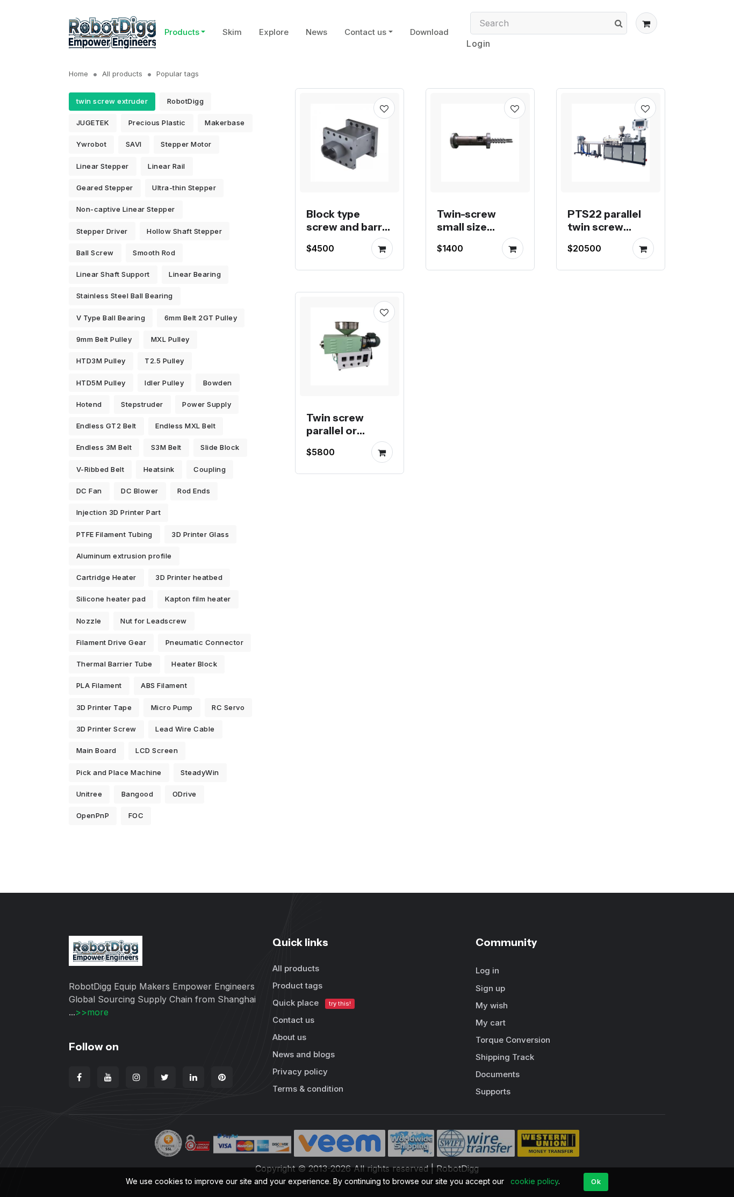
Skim (232, 32)
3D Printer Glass (200, 534)
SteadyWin (200, 772)
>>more (92, 1012)
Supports (493, 1091)
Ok (596, 1181)
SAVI (134, 144)
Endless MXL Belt (185, 425)
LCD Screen (156, 750)
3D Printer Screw (106, 729)
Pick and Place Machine (119, 772)
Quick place (311, 1003)
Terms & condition (307, 1089)
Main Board (96, 750)
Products (181, 32)
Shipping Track (505, 1057)
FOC (136, 815)
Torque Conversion (513, 1040)
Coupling (209, 469)
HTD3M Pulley (101, 360)
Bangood (137, 794)
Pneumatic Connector (204, 642)
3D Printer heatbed (188, 577)
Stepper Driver (102, 231)
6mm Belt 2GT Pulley (201, 317)
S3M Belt (166, 447)
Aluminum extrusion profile (124, 555)
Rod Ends (193, 490)
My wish (492, 1005)
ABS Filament (164, 685)
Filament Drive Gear (111, 642)
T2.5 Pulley (164, 360)
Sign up (490, 988)
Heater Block (194, 664)
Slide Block (220, 447)
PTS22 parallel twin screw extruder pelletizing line (604, 233)
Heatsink (159, 469)
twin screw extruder (112, 101)
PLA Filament (99, 685)
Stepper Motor (186, 144)
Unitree (89, 794)
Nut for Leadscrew (153, 621)
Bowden (217, 382)
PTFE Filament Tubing (114, 534)
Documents (498, 1074)
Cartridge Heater (106, 577)
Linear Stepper (102, 166)
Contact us (365, 32)
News (316, 32)
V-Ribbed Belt (100, 469)
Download (429, 32)
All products (122, 73)
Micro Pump (172, 707)
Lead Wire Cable (185, 729)
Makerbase (225, 122)
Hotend (89, 404)
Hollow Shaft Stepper (184, 231)
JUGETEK (93, 122)
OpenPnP (93, 815)
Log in (487, 970)
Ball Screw (95, 252)
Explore (274, 32)
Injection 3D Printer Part (118, 512)
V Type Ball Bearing (111, 317)
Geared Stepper (104, 187)
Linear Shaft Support (113, 274)
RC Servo (228, 707)
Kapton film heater (198, 598)
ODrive (184, 794)
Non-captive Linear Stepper (125, 209)
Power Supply (206, 404)
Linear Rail (166, 166)
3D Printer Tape (104, 707)
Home (78, 73)
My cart (491, 1022)
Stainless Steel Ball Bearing (124, 295)
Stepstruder (142, 404)
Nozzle (89, 621)
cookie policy (534, 1181)
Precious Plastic (157, 122)
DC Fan (89, 490)
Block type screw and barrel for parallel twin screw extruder (348, 233)
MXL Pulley (170, 339)
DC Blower (140, 490)
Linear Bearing (195, 274)
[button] (646, 23)
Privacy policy (300, 1071)
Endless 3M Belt (104, 447)
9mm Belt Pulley (104, 339)
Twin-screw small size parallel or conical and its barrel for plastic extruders (479, 246)
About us (289, 1037)
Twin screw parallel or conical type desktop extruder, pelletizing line (343, 450)
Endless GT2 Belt (106, 425)
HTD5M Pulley (101, 382)
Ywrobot (91, 144)
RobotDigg (185, 101)
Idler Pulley (164, 382)
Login (478, 43)
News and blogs (303, 1054)
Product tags (297, 985)
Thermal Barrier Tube (114, 664)
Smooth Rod (154, 252)
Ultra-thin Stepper (184, 187)
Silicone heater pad (111, 598)
